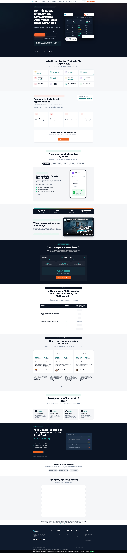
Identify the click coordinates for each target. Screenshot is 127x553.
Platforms (43, 1)
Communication (81, 163)
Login (84, 1)
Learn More (40, 194)
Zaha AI (72, 163)
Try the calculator (62, 139)
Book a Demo (90, 1)
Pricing (70, 1)
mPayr (66, 163)
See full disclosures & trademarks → (63, 523)
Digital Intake (47, 163)
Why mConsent (65, 1)
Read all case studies (63, 386)
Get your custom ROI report (62, 277)
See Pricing (47, 452)
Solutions (49, 1)
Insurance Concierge (57, 163)
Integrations (60, 1)
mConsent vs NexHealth (63, 470)
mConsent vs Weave (53, 470)
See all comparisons (74, 470)
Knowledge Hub (75, 1)
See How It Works (51, 34)
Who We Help (54, 1)
